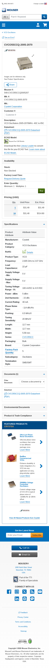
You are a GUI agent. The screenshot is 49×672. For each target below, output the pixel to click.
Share (12, 85)
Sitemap (23, 631)
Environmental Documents (17, 407)
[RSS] (32, 593)
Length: (9, 325)
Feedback (24, 612)
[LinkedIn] (17, 600)
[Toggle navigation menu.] (3, 25)
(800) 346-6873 (8, 3)
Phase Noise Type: (11, 307)
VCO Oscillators (10, 32)
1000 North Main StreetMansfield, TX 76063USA (23, 570)
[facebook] (9, 593)
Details (30, 252)
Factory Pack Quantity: (11, 351)
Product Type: (12, 257)
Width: (8, 329)
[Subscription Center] (24, 600)
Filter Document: (8, 381)
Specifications (11, 224)
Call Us (26, 548)
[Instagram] (17, 593)
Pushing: (9, 313)
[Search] (44, 16)
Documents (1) (11, 374)
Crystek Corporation (13, 106)
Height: (8, 333)
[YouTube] (40, 593)
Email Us (26, 555)
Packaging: (10, 341)
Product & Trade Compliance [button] (18, 416)
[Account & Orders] (37, 25)
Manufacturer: (11, 240)
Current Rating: (12, 302)
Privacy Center (23, 617)
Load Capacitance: (11, 266)
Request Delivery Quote (15, 179)
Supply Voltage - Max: (12, 281)
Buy (41, 191)
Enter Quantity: (11, 183)
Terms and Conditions (23, 622)
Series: (8, 337)
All (5, 17)
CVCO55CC (28, 337)
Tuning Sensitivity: (10, 319)
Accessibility (23, 626)
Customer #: (10, 111)
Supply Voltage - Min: (12, 273)
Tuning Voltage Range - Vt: (12, 288)
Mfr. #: (7, 97)
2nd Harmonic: (12, 298)
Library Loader (27, 146)
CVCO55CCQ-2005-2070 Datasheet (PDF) (22, 395)
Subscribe (36, 535)
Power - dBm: (11, 294)
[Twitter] (24, 593)
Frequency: (10, 261)
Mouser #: (9, 90)
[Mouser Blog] (32, 600)
